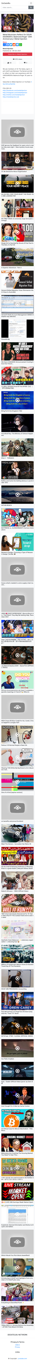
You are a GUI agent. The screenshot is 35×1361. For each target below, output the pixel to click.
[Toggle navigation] (31, 3)
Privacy (17, 1347)
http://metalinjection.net (11, 97)
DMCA (17, 1345)
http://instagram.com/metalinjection (15, 92)
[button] (31, 7)
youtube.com (22, 1358)
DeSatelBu (5, 3)
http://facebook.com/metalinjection (15, 90)
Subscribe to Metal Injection (17, 54)
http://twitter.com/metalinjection (14, 95)
